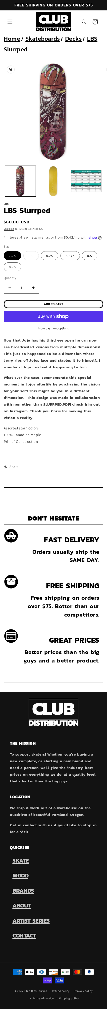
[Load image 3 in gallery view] (86, 181)
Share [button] (14, 466)
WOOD (20, 875)
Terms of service (43, 998)
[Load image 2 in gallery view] (53, 181)
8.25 (49, 255)
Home (12, 38)
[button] (9, 21)
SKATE (20, 860)
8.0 (34, 256)
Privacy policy (83, 991)
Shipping (9, 228)
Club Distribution (35, 990)
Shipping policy (68, 998)
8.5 (89, 255)
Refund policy (61, 991)
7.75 (12, 255)
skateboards (42, 38)
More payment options (53, 328)
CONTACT (24, 935)
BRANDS (23, 890)
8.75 (12, 267)
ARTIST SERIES (31, 920)
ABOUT (21, 905)
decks (73, 38)
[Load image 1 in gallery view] (20, 181)
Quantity (10, 278)
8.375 (70, 255)
